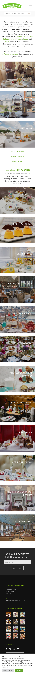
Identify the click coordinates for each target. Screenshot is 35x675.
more (7, 41)
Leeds (25, 39)
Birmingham (17, 39)
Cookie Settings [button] (8, 671)
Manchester (27, 36)
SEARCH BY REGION (17, 152)
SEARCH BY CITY (17, 161)
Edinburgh (7, 39)
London (19, 36)
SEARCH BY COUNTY (17, 156)
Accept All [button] (18, 671)
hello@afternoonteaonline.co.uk (15, 600)
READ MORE (17, 75)
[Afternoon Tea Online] (12, 5)
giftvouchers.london (10, 54)
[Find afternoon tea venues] (29, 13)
